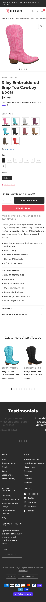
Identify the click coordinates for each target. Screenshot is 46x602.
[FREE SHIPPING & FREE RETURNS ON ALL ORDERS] (23, 3)
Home (4, 18)
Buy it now (23, 208)
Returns (28, 471)
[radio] (6, 121)
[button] (8, 149)
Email (4, 549)
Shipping (7, 308)
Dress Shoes (8, 475)
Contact (28, 478)
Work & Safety (8, 478)
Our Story (6, 495)
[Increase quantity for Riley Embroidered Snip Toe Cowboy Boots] (11, 200)
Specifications (11, 271)
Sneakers (6, 467)
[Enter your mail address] (19, 554)
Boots (4, 471)
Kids (4, 459)
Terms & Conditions (11, 499)
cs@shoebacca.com (34, 463)
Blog (4, 517)
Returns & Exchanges (14, 315)
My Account (30, 467)
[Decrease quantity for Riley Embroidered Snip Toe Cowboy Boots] (4, 200)
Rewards (28, 482)
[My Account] (38, 11)
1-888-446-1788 (31, 459)
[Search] (33, 11)
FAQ (26, 475)
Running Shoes (9, 463)
